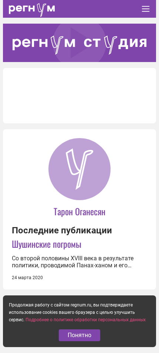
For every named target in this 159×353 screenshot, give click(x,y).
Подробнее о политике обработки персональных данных (86, 319)
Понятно (79, 335)
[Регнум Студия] (79, 43)
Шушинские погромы (46, 243)
